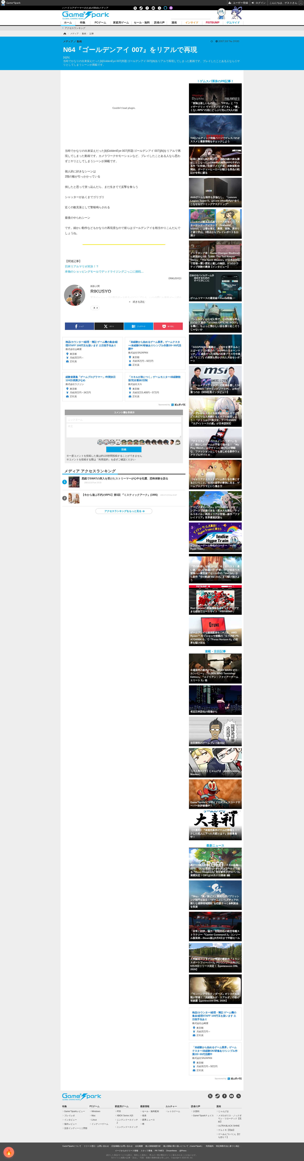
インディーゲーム (99, 1124)
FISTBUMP (212, 22)
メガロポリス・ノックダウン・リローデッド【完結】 (230, 1118)
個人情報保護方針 (153, 1146)
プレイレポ (69, 1115)
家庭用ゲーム (121, 22)
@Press (182, 1151)
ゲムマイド (233, 22)
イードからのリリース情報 (126, 1151)
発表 (144, 1115)
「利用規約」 (103, 459)
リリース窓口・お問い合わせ (96, 1146)
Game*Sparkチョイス (203, 1115)
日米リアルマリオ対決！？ (82, 266)
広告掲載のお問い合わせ (122, 1146)
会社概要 (139, 1146)
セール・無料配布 (150, 1111)
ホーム (68, 22)
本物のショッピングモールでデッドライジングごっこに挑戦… (104, 271)
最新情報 (144, 1106)
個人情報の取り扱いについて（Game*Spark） (183, 1146)
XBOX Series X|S (125, 1115)
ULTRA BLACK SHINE (229, 1126)
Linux (94, 1120)
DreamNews (171, 1151)
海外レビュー (70, 1124)
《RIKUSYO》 (175, 278)
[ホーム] (64, 33)
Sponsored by (164, 405)
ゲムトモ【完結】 (226, 1130)
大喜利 (196, 1111)
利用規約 (210, 1146)
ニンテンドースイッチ (127, 1127)
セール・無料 (142, 22)
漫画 (174, 22)
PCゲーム (100, 22)
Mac (93, 1115)
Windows (95, 1111)
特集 (82, 22)
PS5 (119, 1111)
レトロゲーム (173, 1111)
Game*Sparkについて (71, 1146)
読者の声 (159, 22)
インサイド (191, 22)
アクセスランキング (75, 28)
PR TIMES (159, 1151)
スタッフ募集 (146, 1151)
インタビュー (70, 1120)
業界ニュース (148, 1120)
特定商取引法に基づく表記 (227, 1146)
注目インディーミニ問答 (75, 1128)
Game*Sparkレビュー (74, 1111)
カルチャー (171, 1106)
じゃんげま (223, 1111)
